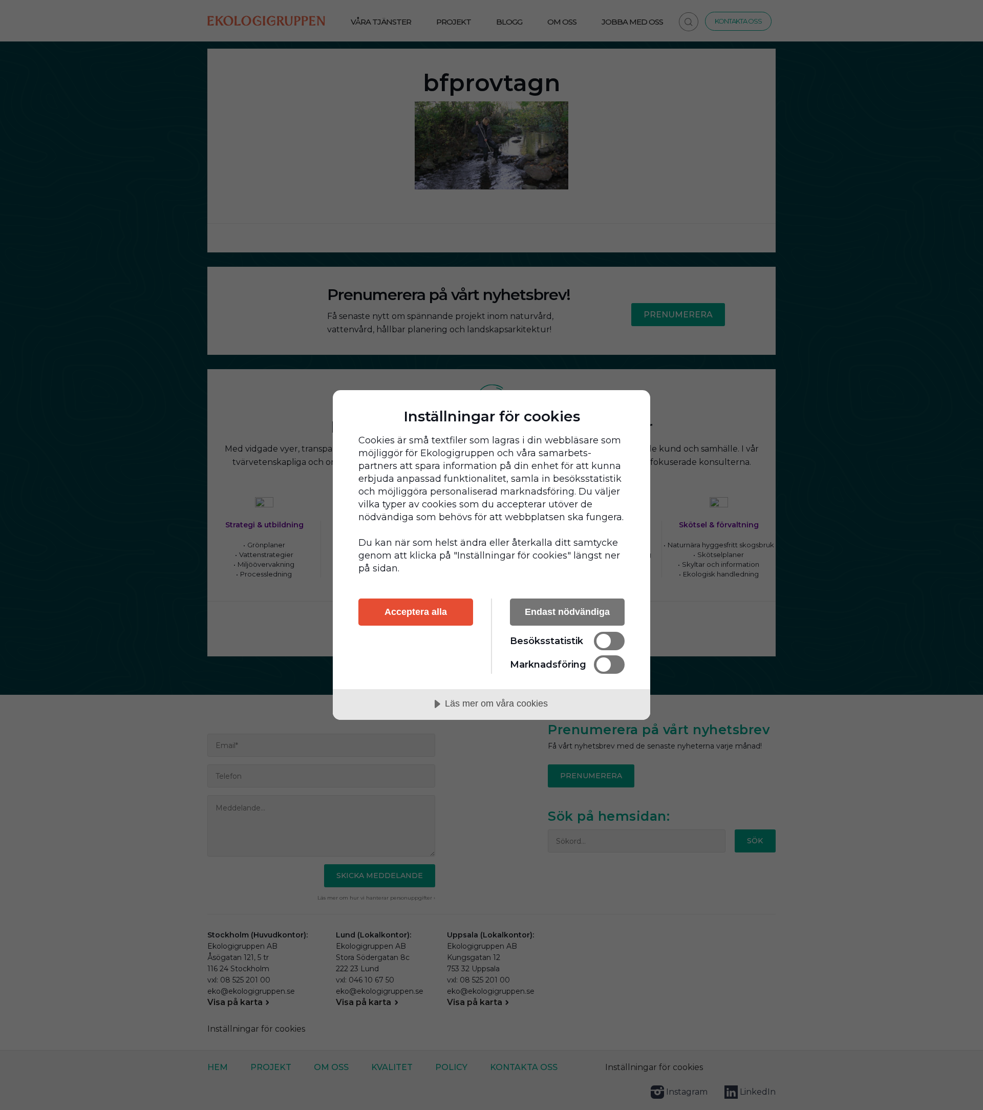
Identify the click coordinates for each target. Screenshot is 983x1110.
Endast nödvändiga (567, 612)
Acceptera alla (415, 612)
